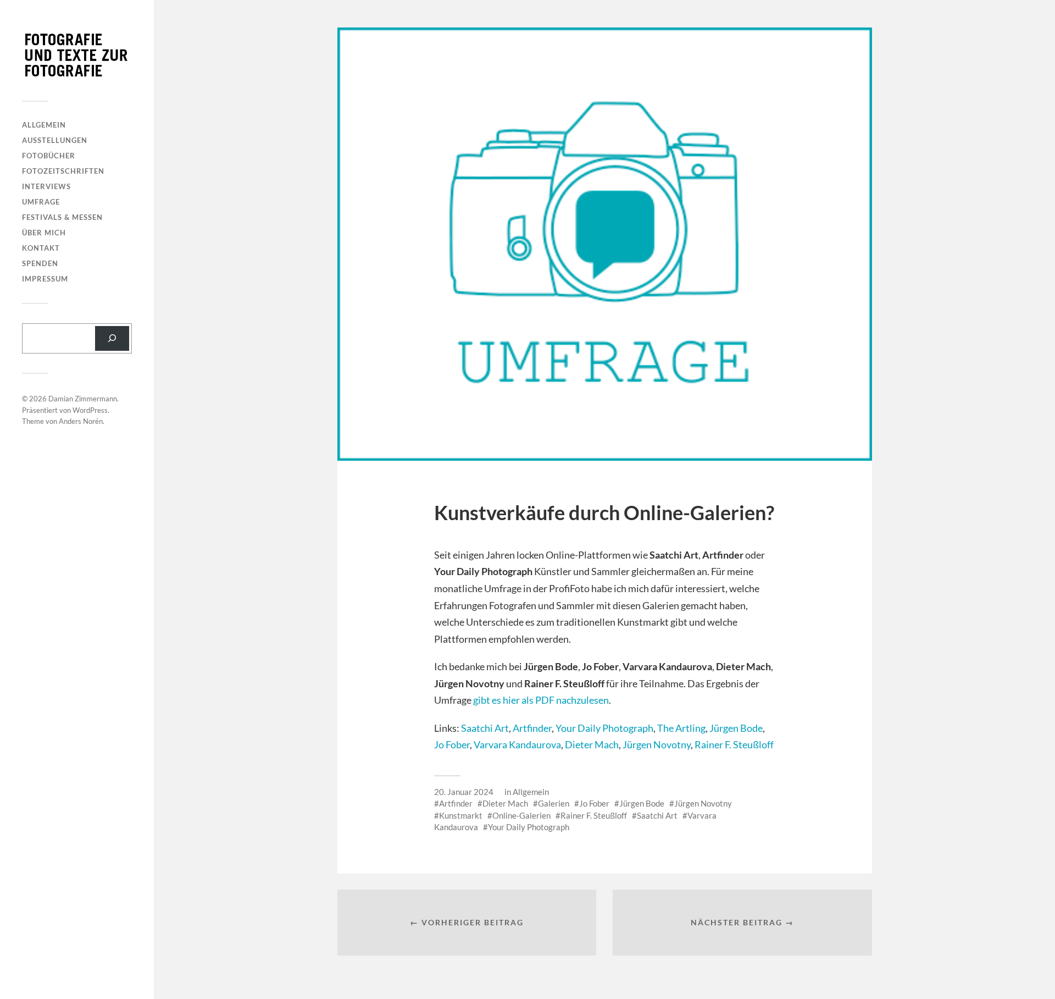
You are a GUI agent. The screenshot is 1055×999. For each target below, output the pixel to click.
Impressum (45, 278)
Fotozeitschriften (63, 171)
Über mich (44, 232)
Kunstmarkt (460, 815)
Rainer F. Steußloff (734, 744)
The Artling (681, 728)
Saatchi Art (485, 728)
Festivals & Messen (62, 217)
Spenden (40, 263)
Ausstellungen (54, 140)
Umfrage (41, 201)
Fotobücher (48, 155)
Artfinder (532, 728)
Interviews (46, 186)
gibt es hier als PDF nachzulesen (541, 700)
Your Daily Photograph (604, 728)
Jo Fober (452, 744)
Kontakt (41, 248)
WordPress (90, 410)
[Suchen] (112, 338)
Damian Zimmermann (82, 398)
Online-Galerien (521, 815)
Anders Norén (81, 421)
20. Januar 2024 (463, 792)
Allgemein (44, 124)
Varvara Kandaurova (517, 744)
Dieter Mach (592, 744)
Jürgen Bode (736, 728)
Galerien (553, 803)
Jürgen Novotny (657, 744)
